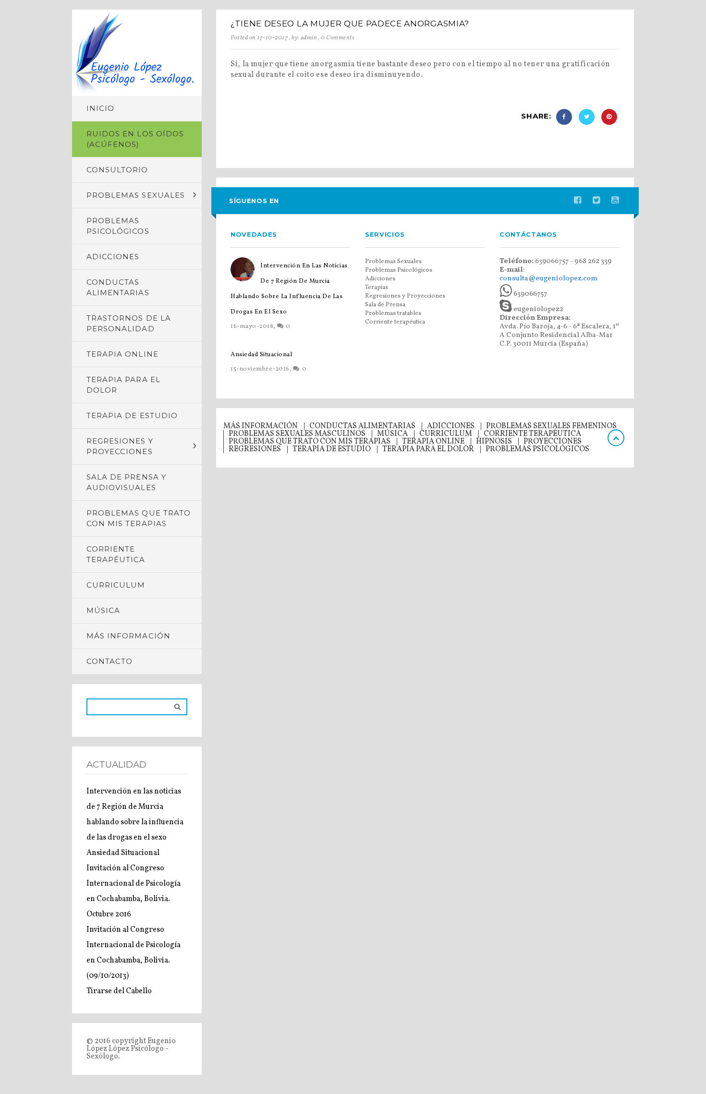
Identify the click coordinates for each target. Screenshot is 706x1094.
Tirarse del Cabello (119, 991)
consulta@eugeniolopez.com (548, 279)
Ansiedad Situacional (122, 853)
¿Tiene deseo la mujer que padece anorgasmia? (350, 23)
